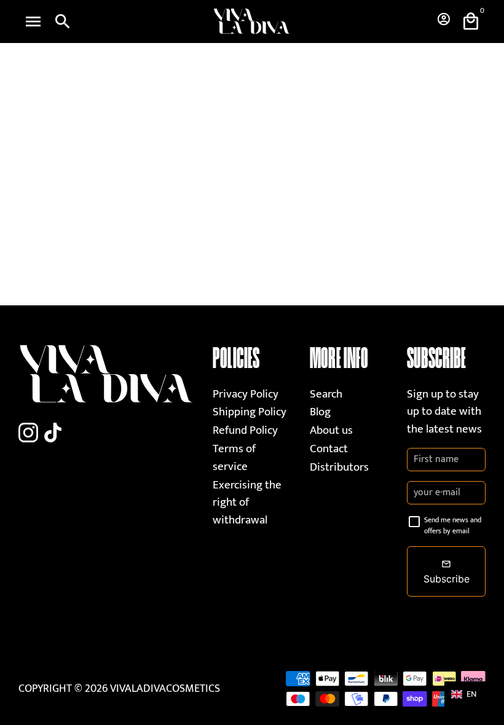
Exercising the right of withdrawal (247, 502)
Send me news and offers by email (452, 525)
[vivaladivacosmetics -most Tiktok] (53, 433)
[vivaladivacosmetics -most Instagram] (28, 433)
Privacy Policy (245, 394)
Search (326, 394)
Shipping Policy (249, 412)
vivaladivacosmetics (165, 689)
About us (331, 430)
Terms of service (234, 458)
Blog (320, 412)
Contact (329, 449)
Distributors (339, 467)
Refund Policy (245, 430)
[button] (469, 694)
